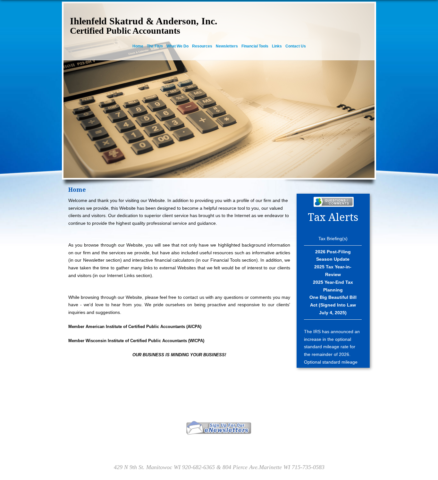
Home (137, 46)
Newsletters (227, 46)
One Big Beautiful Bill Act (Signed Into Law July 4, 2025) (333, 305)
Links (277, 46)
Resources (202, 46)
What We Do (177, 46)
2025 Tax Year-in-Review (332, 270)
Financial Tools (254, 46)
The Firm (155, 46)
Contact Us (295, 46)
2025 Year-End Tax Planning (333, 286)
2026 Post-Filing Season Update (333, 255)
